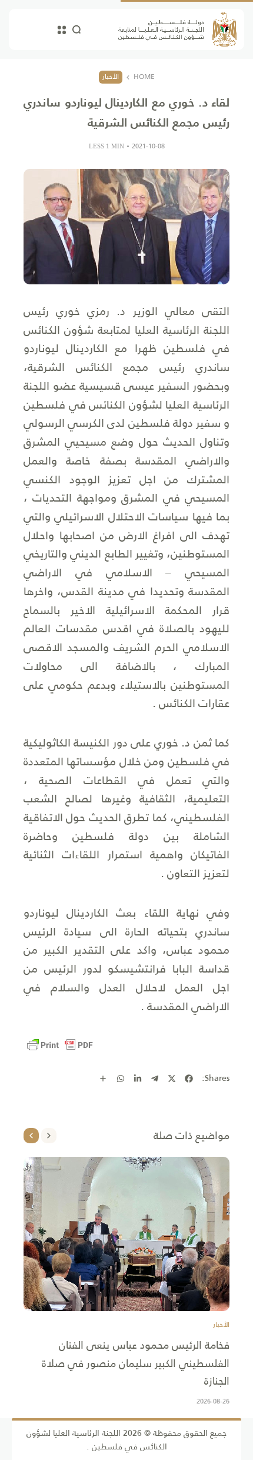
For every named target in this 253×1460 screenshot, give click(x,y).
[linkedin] (138, 1078)
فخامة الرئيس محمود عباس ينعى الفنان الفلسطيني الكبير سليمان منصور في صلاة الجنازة (135, 1363)
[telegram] (155, 1078)
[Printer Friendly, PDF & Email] (60, 1045)
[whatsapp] (120, 1078)
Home (144, 77)
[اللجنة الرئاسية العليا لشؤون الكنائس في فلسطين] (177, 29)
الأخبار (110, 76)
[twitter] (172, 1078)
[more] (103, 1078)
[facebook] (189, 1078)
